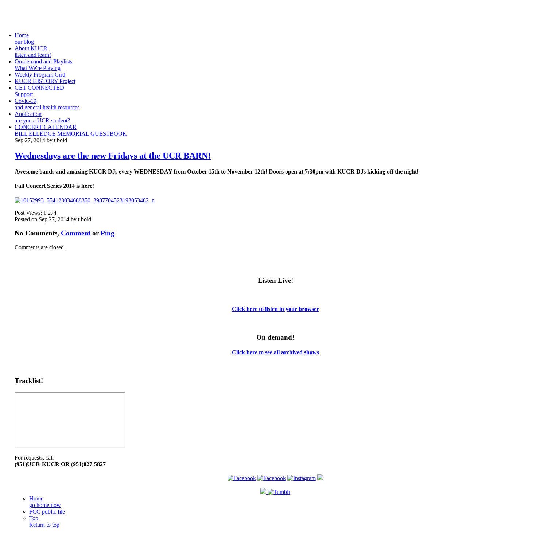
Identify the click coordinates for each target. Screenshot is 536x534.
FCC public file (47, 511)
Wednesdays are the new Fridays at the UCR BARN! (113, 155)
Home (24, 38)
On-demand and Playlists (43, 64)
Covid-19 (47, 104)
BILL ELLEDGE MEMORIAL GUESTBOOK (71, 133)
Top (44, 521)
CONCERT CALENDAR (46, 127)
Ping (107, 233)
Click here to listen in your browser (275, 309)
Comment (75, 233)
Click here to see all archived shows (275, 352)
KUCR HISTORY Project (45, 81)
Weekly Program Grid (40, 74)
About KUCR (33, 51)
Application (42, 117)
